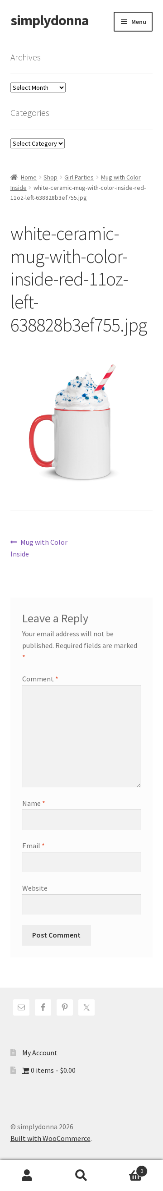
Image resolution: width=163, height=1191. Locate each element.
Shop (50, 177)
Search (81, 1175)
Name (33, 803)
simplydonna (49, 20)
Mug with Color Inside (39, 547)
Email (33, 845)
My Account (40, 1052)
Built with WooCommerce (50, 1138)
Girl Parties (79, 177)
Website (35, 887)
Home (29, 177)
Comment (40, 678)
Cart (126, 1167)
